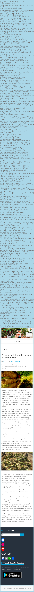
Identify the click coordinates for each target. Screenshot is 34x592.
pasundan (14, 366)
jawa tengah (23, 365)
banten (14, 365)
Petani (18, 366)
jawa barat (18, 365)
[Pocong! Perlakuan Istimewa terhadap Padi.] (17, 371)
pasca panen (9, 366)
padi (5, 366)
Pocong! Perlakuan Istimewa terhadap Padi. (16, 356)
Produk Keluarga (15, 361)
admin (4, 361)
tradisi (21, 366)
